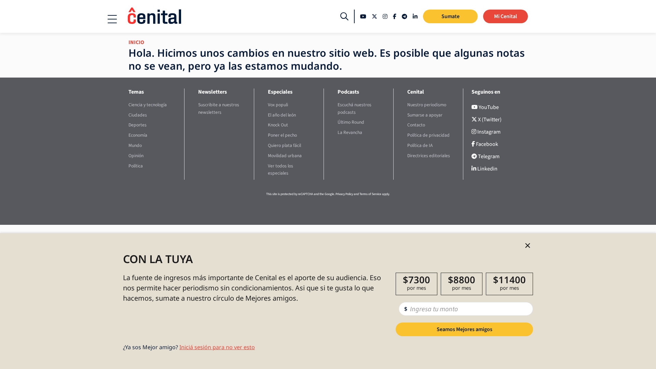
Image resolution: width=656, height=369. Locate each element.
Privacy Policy (344, 194)
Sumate (450, 16)
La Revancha (350, 132)
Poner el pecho (282, 135)
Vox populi (278, 104)
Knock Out (278, 125)
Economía (137, 135)
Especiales (280, 92)
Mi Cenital (505, 16)
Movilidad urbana (285, 155)
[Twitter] (374, 16)
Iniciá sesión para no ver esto (217, 347)
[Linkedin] (415, 16)
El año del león (282, 115)
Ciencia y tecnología (147, 104)
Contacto (416, 125)
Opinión (136, 155)
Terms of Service (370, 194)
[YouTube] (363, 16)
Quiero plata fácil (284, 145)
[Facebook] (394, 16)
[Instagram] (385, 16)
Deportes (137, 125)
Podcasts (348, 92)
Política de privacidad (428, 135)
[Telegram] (404, 16)
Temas (136, 92)
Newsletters (212, 92)
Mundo (135, 145)
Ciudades (137, 115)
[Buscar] (344, 16)
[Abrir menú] (112, 19)
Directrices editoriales (428, 155)
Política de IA (420, 145)
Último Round (351, 122)
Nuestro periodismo (426, 104)
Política (135, 166)
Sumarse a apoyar (424, 115)
